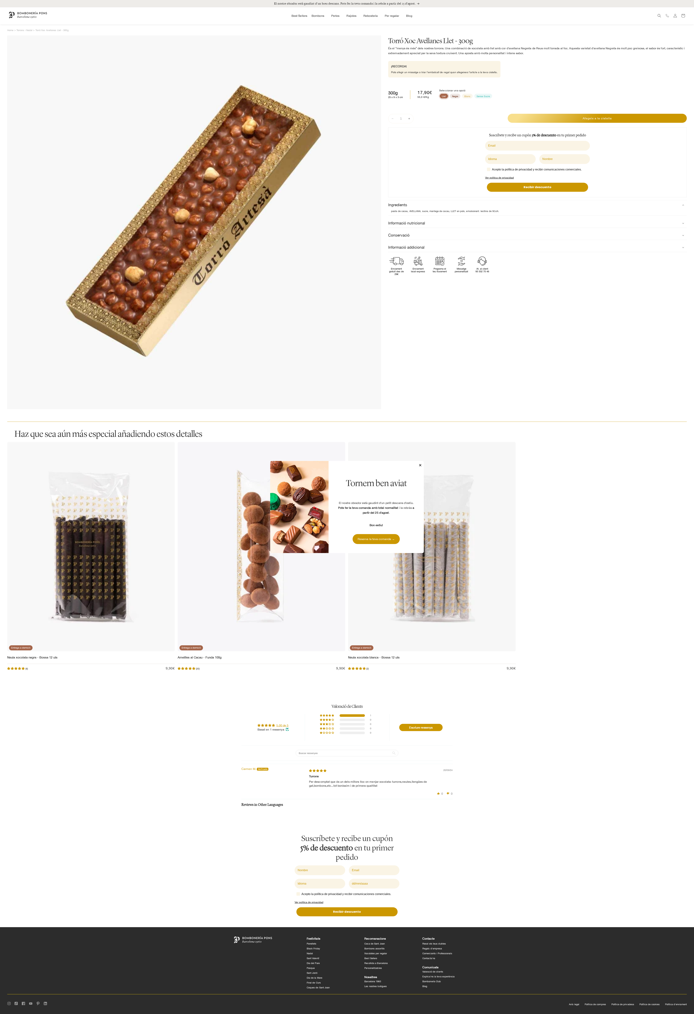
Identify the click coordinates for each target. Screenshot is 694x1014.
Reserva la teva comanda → (376, 539)
